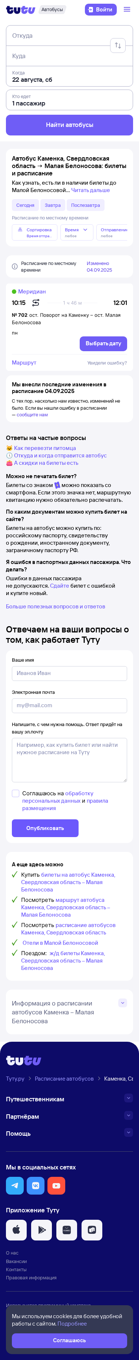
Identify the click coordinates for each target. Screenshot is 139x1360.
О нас (12, 1253)
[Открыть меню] (128, 9)
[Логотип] (21, 9)
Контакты (16, 1269)
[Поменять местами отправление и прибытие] (118, 45)
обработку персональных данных (57, 797)
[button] (15, 1186)
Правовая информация (31, 1277)
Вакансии (16, 1261)
